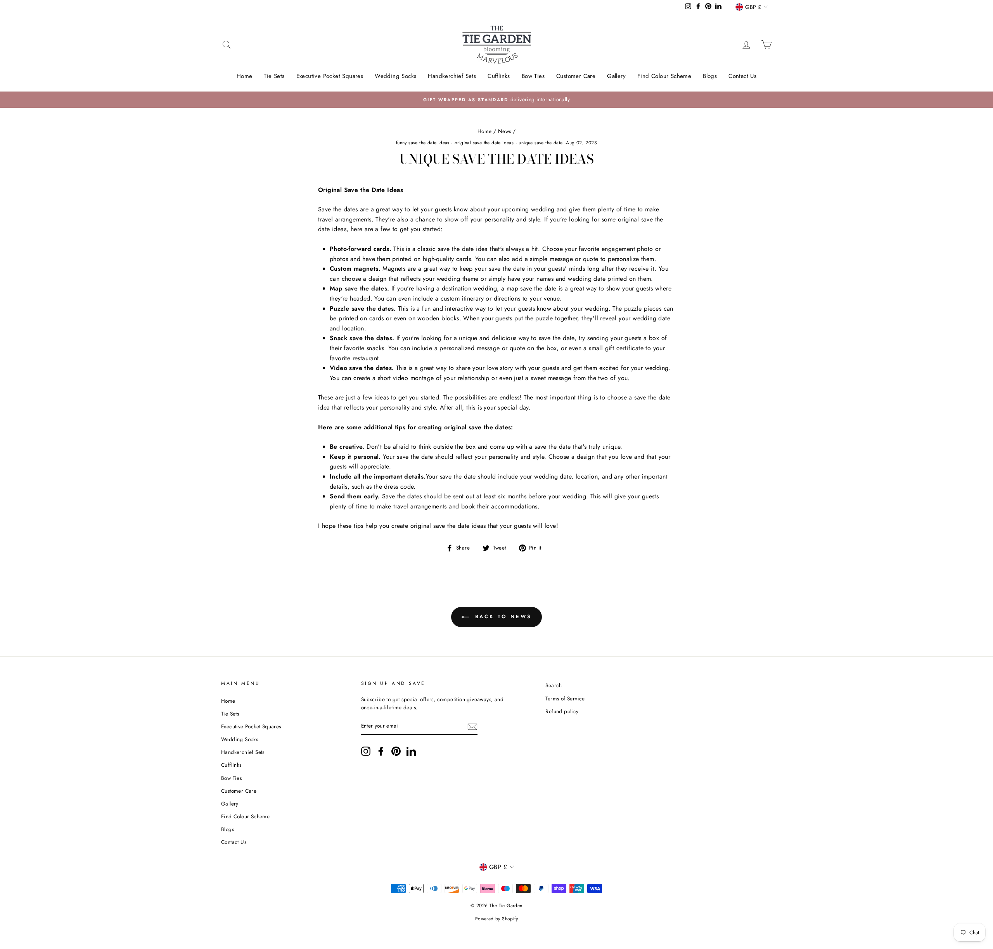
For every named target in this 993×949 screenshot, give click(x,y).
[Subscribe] (472, 726)
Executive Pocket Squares (329, 76)
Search (553, 685)
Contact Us (742, 76)
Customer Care (575, 76)
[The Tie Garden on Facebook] (381, 751)
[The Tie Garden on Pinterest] (396, 751)
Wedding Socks (395, 76)
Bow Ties (533, 76)
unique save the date (540, 142)
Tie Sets (274, 76)
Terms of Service (565, 698)
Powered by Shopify (496, 918)
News (504, 131)
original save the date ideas (484, 142)
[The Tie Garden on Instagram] (365, 751)
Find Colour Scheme (664, 76)
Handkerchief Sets (452, 76)
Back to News (502, 616)
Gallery (616, 76)
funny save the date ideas (423, 142)
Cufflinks (499, 76)
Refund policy (561, 711)
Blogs (710, 76)
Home (245, 76)
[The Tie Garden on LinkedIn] (411, 751)
